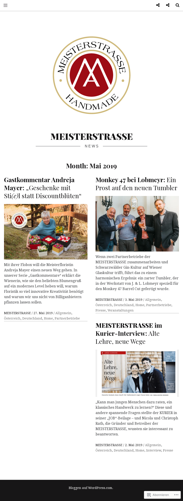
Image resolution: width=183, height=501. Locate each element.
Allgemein (63, 313)
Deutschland (32, 318)
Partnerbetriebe (67, 318)
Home (48, 318)
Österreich (12, 318)
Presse (101, 310)
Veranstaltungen (121, 310)
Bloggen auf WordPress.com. (91, 488)
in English (166, 5)
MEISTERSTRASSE (91, 136)
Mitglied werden (156, 5)
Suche (175, 5)
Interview (153, 450)
